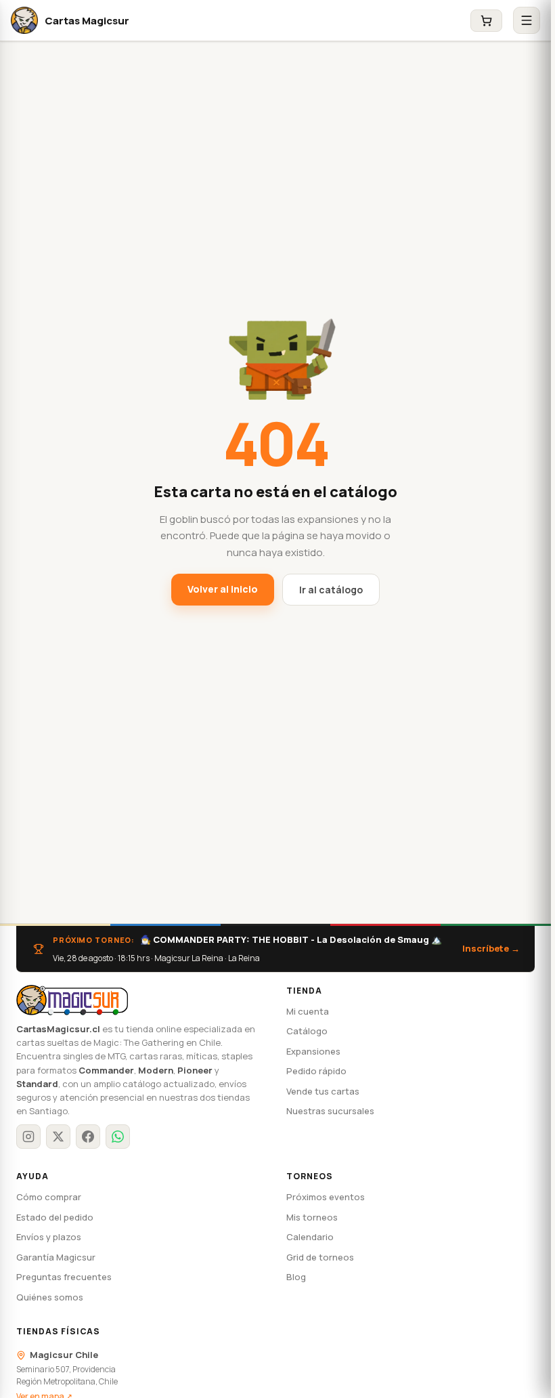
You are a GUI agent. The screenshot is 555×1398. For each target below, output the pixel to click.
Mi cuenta (307, 1011)
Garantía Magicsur (55, 1257)
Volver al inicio (222, 588)
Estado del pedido (54, 1217)
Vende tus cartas (322, 1091)
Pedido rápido (316, 1071)
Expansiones (313, 1051)
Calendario (310, 1237)
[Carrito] (486, 20)
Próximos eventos (325, 1197)
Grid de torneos (320, 1257)
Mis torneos (312, 1217)
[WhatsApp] (118, 1136)
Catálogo (307, 1031)
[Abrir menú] (526, 20)
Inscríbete (491, 948)
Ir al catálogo (331, 589)
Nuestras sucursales (330, 1111)
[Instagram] (28, 1136)
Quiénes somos (49, 1297)
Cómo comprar (48, 1197)
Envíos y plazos (48, 1237)
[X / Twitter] (58, 1136)
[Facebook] (88, 1136)
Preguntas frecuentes (64, 1277)
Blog (296, 1277)
